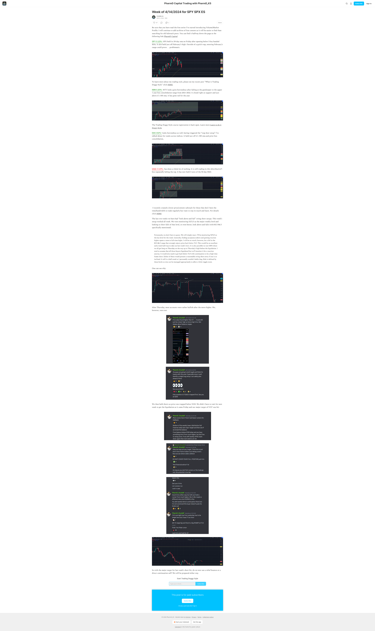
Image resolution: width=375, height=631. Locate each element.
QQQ (158, 169)
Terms (199, 617)
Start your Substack (182, 622)
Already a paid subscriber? (187, 606)
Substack (178, 627)
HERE (170, 84)
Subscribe (358, 3)
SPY (157, 41)
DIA (157, 133)
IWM (157, 90)
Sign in (368, 3)
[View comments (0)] (161, 23)
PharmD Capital (171, 36)
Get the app (197, 622)
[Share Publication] (351, 3)
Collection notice (208, 617)
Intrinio (188, 617)
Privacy (194, 617)
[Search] (347, 3)
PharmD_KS (160, 16)
